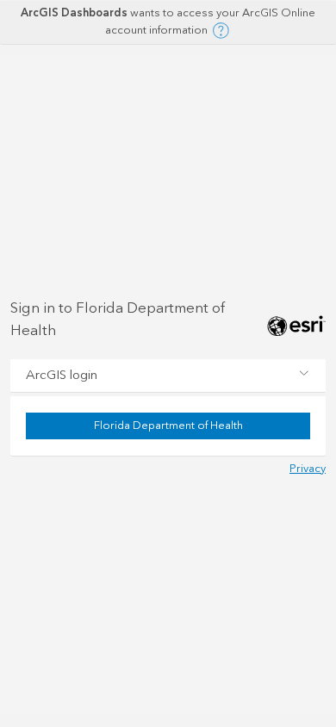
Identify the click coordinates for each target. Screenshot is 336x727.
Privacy (307, 468)
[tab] (168, 375)
